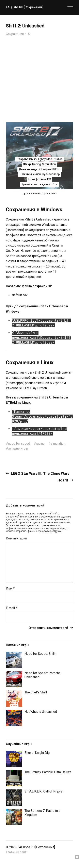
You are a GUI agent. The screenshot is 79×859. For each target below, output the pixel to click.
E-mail (11, 608)
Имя (10, 588)
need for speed (19, 443)
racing (40, 443)
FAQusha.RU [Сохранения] (24, 7)
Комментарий (16, 538)
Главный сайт (16, 852)
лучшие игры (18, 448)
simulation (58, 443)
